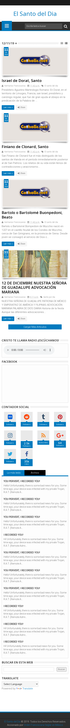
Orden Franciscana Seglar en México (43, 725)
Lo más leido (14, 472)
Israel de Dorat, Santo (22, 80)
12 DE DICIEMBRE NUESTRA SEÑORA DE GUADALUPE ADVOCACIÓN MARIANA (34, 287)
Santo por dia (49, 297)
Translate (27, 688)
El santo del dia (51, 86)
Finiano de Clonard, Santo (25, 146)
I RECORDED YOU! (13, 534)
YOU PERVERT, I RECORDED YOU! (22, 481)
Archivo (35, 472)
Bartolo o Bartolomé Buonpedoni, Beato (32, 214)
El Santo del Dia (35, 14)
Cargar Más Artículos (35, 327)
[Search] (65, 26)
